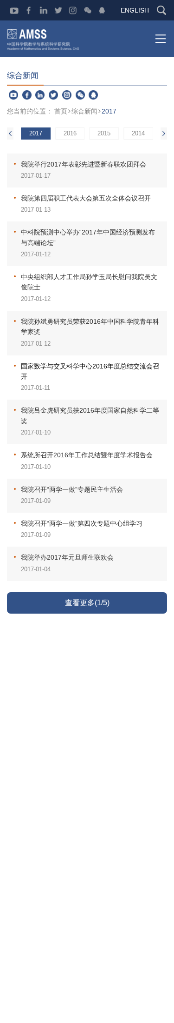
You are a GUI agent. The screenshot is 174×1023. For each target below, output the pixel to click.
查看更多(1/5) (87, 603)
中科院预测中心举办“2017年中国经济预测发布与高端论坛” (88, 237)
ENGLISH (135, 10)
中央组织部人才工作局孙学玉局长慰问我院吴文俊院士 (89, 282)
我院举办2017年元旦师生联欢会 (67, 557)
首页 (60, 111)
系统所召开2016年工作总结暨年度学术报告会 (87, 455)
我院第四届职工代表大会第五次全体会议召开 (86, 198)
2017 (109, 111)
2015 (103, 133)
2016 (70, 133)
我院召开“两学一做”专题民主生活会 (72, 489)
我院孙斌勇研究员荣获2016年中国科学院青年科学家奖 (90, 326)
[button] (164, 133)
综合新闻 (84, 111)
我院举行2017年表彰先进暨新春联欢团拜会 (83, 164)
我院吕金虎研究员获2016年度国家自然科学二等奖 (90, 415)
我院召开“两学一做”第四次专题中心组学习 (81, 523)
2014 (138, 133)
